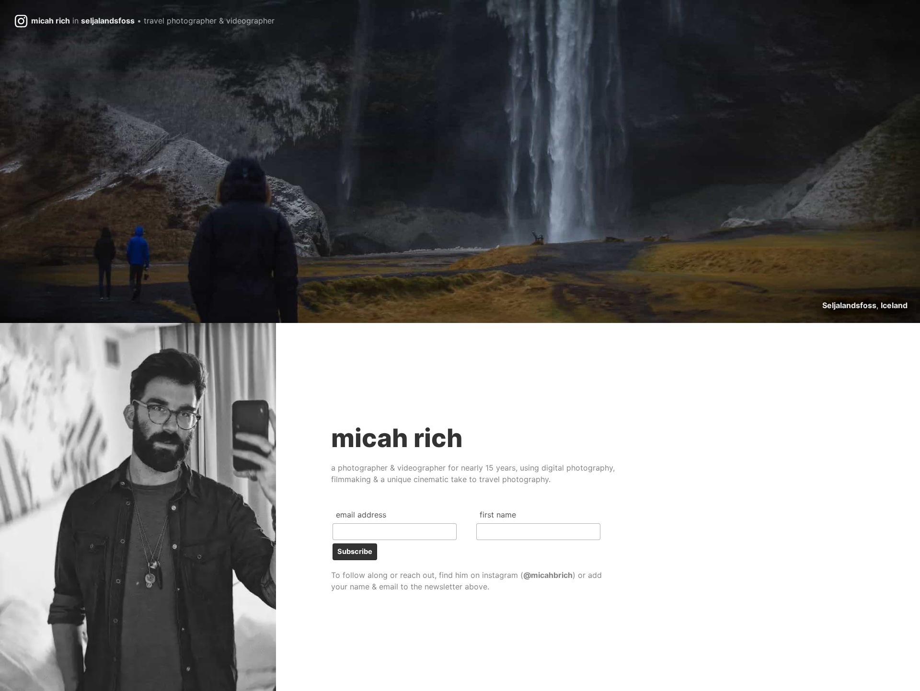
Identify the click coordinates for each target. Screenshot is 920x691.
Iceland (894, 305)
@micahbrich (548, 575)
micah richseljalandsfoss (153, 20)
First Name (498, 514)
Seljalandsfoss (849, 305)
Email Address (361, 514)
